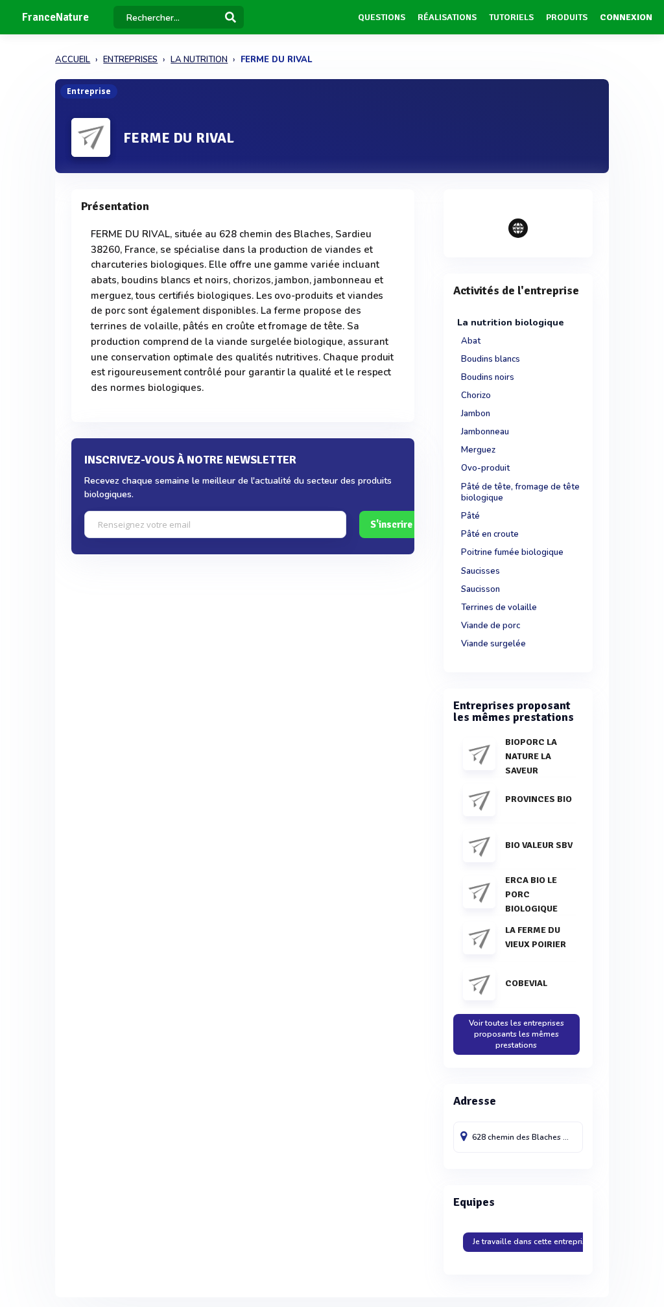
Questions (381, 17)
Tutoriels (511, 17)
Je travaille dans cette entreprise (532, 1241)
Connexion (626, 17)
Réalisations (447, 17)
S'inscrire (391, 524)
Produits (566, 17)
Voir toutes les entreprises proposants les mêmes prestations (516, 1034)
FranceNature (55, 17)
